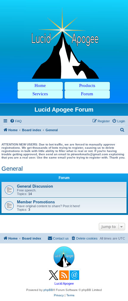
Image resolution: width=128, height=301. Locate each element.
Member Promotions (36, 202)
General (12, 168)
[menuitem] (16, 121)
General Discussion (35, 186)
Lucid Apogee (64, 283)
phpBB (48, 290)
